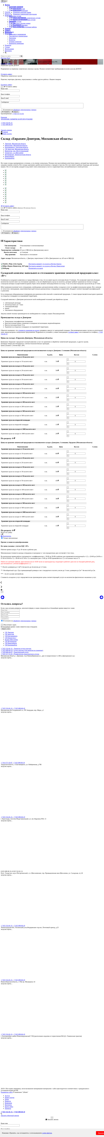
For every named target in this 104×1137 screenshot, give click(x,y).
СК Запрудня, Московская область (17, 149)
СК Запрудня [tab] (9, 634)
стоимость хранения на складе (28, 330)
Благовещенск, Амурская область (16, 147)
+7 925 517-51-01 (18, 114)
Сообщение (5, 102)
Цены (7, 1099)
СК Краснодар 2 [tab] (10, 638)
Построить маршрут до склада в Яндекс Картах (45, 264)
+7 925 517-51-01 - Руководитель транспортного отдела (20, 654)
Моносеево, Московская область (16, 145)
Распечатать (6, 536)
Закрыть (15, 111)
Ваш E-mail (5, 98)
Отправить (6, 111)
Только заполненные (10, 538)
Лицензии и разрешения (17, 17)
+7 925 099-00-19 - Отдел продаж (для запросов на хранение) (22, 650)
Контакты (8, 34)
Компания (8, 15)
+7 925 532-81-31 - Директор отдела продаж (16, 648)
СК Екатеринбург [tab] (11, 645)
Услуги (7, 4)
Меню (5, 1)
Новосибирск (9, 156)
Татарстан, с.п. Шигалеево (14, 153)
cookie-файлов (47, 1133)
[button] (4, 58)
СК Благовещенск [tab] (11, 636)
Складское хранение (16, 6)
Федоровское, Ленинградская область (18, 154)
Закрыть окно (6, 629)
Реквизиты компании (16, 26)
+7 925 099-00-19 (6, 124)
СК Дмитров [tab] (9, 632)
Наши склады (9, 1097)
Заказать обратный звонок (10, 1115)
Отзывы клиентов (15, 25)
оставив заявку (73, 332)
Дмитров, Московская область (15, 144)
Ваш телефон (5, 94)
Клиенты (12, 23)
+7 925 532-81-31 (6, 123)
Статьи (7, 30)
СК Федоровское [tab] (11, 641)
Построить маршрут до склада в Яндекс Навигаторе (47, 266)
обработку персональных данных (24, 110)
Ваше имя (4, 88)
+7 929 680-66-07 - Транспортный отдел (14, 652)
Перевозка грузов (15, 8)
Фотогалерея (9, 32)
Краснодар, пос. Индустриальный (16, 151)
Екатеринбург (10, 158)
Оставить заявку (6, 63)
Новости (8, 14)
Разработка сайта (7, 1092)
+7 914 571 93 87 (6, 763)
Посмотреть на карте (36, 268)
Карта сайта (9, 1107)
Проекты (8, 1108)
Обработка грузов (15, 10)
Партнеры (12, 21)
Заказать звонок (6, 130)
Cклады (7, 12)
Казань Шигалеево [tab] (11, 640)
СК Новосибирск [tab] (11, 643)
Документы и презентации (18, 19)
